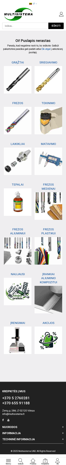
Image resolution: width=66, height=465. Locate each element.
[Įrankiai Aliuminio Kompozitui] (48, 299)
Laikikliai (18, 144)
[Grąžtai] (17, 80)
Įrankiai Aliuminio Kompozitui (48, 278)
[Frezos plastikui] (48, 251)
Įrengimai (17, 323)
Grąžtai (18, 62)
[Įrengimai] (17, 340)
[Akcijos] (48, 340)
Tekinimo (48, 103)
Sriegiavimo (48, 62)
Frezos (17, 103)
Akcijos (48, 323)
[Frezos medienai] (48, 206)
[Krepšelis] (56, 14)
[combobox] (25, 26)
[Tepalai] (17, 202)
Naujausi (18, 274)
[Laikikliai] (17, 161)
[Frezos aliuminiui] (17, 251)
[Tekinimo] (48, 120)
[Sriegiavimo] (48, 80)
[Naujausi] (17, 291)
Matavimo (48, 144)
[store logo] (18, 14)
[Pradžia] (33, 459)
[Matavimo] (48, 161)
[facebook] (3, 420)
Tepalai (17, 184)
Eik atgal (45, 49)
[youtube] (8, 420)
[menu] (8, 460)
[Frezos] (17, 120)
